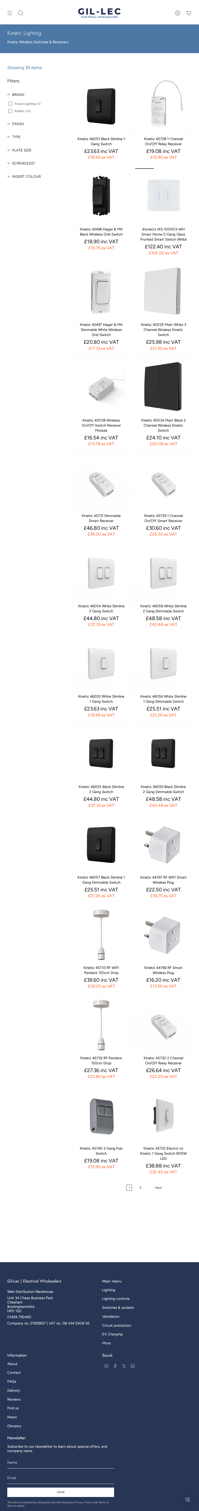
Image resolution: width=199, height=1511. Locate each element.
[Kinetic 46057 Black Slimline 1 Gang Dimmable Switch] (101, 844)
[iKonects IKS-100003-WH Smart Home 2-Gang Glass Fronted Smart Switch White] (163, 196)
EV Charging (112, 1334)
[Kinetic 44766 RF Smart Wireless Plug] (163, 935)
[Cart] (188, 13)
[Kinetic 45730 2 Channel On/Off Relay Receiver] (163, 1025)
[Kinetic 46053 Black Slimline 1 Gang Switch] (101, 106)
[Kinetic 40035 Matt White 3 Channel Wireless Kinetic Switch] (163, 292)
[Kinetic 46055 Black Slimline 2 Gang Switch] (101, 754)
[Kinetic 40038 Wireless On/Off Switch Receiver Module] (101, 387)
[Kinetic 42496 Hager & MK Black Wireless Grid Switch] (101, 196)
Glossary (14, 1426)
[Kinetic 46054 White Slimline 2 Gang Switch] (101, 573)
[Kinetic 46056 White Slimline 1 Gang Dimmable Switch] (163, 664)
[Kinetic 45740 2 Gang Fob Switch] (101, 1116)
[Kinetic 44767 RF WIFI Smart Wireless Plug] (163, 844)
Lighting (108, 1290)
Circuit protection (116, 1325)
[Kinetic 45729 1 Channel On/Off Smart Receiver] (163, 483)
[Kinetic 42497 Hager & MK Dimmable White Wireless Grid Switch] (101, 292)
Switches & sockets (118, 1307)
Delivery (13, 1390)
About (12, 1364)
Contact (14, 1372)
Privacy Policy (83, 1502)
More (106, 1343)
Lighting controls (116, 1298)
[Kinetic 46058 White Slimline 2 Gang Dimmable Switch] (163, 573)
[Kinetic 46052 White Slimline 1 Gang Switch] (101, 664)
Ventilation (110, 1316)
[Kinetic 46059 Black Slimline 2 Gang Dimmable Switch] (163, 754)
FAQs (11, 1381)
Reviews (14, 1399)
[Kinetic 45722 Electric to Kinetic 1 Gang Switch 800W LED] (163, 1116)
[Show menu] (10, 13)
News (12, 1417)
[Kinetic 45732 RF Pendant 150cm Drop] (101, 1025)
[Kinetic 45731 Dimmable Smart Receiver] (101, 483)
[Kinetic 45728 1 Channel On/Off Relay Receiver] (163, 106)
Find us (13, 1408)
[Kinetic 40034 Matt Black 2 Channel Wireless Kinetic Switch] (163, 387)
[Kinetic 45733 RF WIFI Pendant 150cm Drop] (101, 935)
